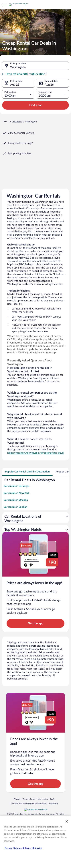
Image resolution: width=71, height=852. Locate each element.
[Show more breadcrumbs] (5, 121)
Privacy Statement (14, 848)
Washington (18, 67)
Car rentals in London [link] (15, 507)
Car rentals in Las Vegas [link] (16, 486)
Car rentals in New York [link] (16, 493)
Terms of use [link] (29, 799)
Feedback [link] (53, 803)
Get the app (35, 623)
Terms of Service (33, 848)
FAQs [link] (52, 799)
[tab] (27, 472)
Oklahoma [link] (17, 122)
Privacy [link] (16, 799)
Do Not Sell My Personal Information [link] (29, 803)
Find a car (35, 105)
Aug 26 (49, 84)
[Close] (67, 821)
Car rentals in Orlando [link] (16, 500)
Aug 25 (14, 84)
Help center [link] (42, 799)
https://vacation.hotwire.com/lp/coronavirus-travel (35, 453)
